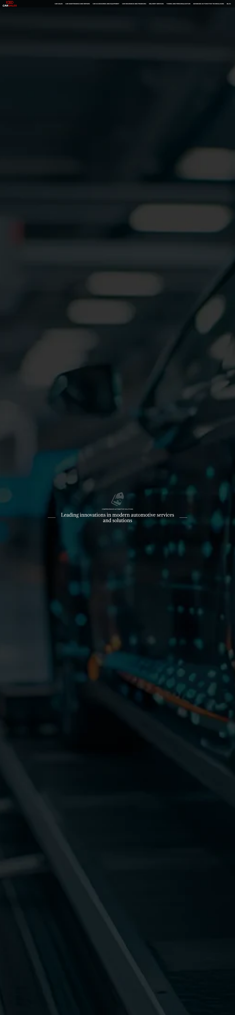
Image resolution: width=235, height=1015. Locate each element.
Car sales (59, 4)
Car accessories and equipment (106, 4)
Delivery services (156, 4)
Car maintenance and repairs (77, 4)
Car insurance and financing (134, 4)
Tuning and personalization (178, 4)
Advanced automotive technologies (208, 4)
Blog (229, 4)
